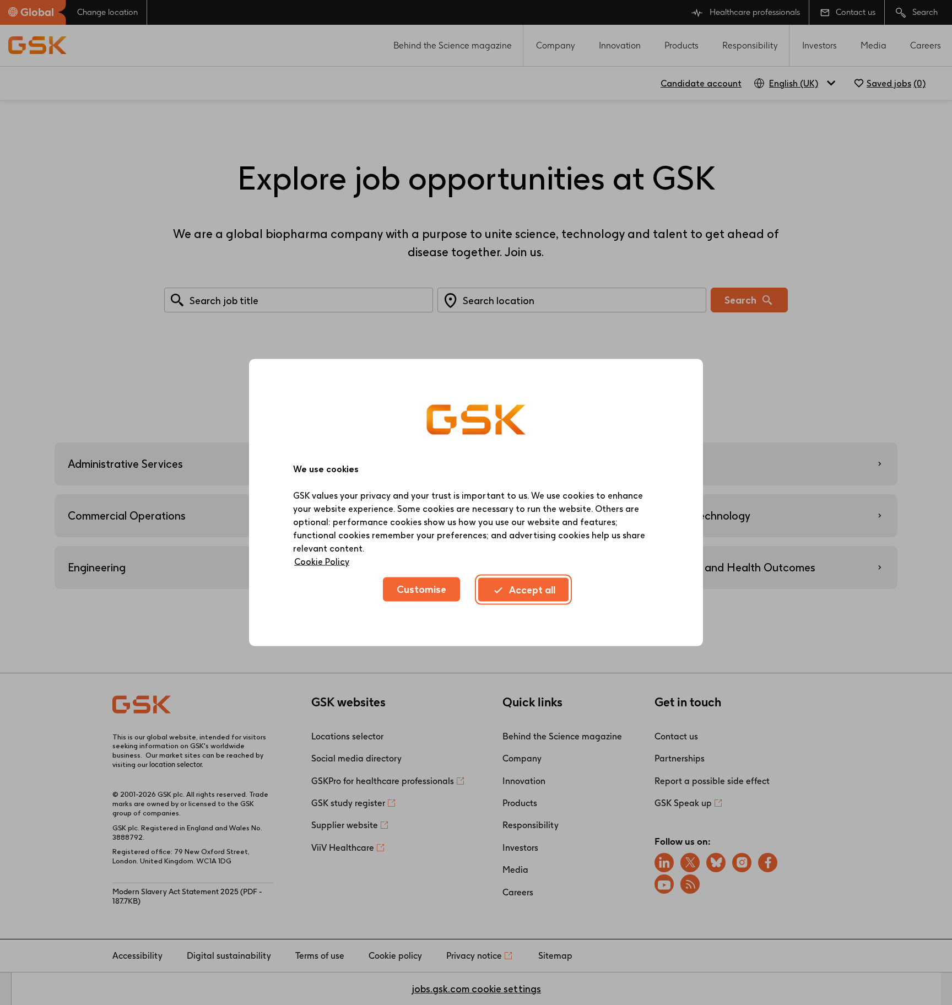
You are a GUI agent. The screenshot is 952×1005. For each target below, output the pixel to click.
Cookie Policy (321, 561)
